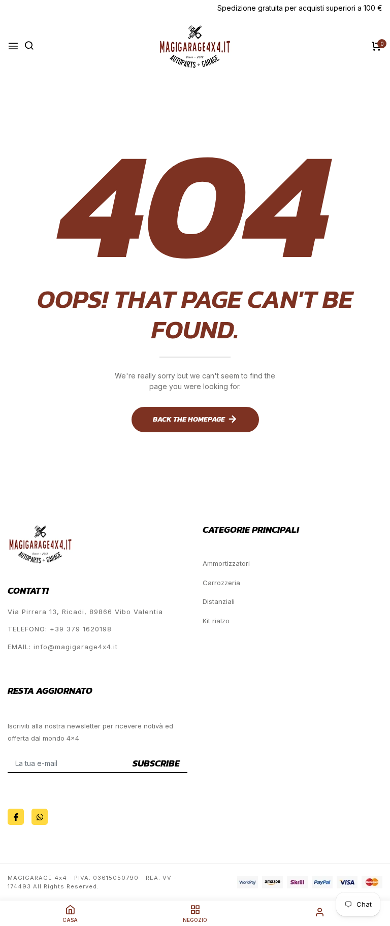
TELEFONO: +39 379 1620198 (60, 629)
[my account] (320, 913)
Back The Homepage (189, 419)
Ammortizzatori (226, 563)
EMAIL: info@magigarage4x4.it (63, 647)
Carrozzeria (221, 583)
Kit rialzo (216, 621)
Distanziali (219, 601)
